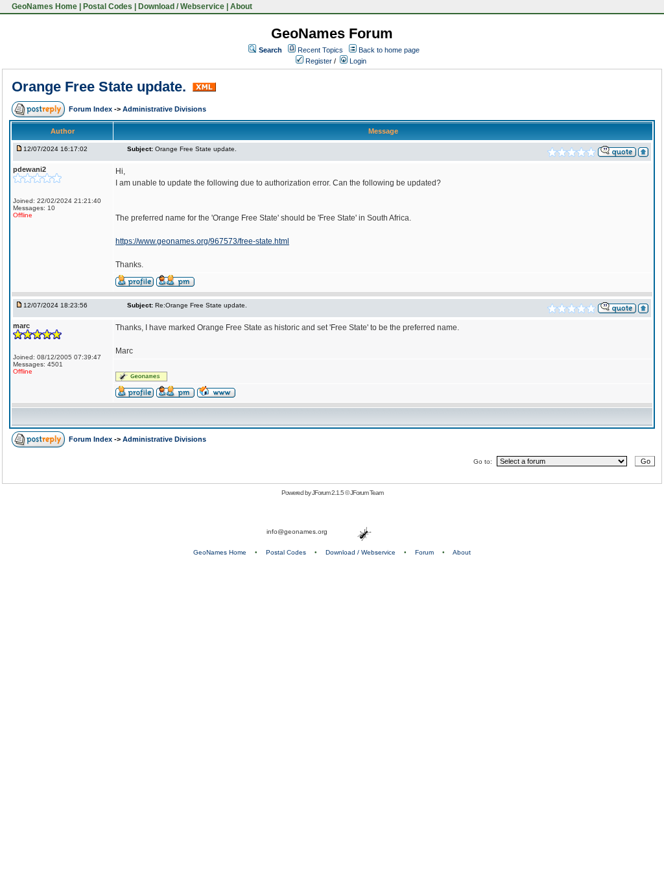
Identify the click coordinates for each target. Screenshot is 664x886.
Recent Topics (320, 50)
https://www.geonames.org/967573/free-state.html (202, 241)
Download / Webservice (181, 6)
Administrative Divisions (164, 109)
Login (357, 61)
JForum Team (366, 492)
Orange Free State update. (101, 86)
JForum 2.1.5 (328, 492)
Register (317, 61)
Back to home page (389, 50)
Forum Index (91, 109)
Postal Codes (107, 6)
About (241, 6)
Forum (424, 552)
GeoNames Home (43, 6)
